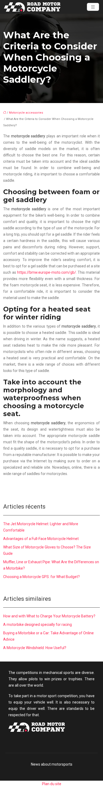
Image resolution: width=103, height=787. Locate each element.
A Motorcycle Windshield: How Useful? (34, 648)
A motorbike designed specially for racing (37, 624)
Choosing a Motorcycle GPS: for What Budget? (41, 577)
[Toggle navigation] (93, 7)
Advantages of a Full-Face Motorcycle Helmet (41, 539)
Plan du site (51, 784)
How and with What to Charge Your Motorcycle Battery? (49, 616)
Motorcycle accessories (26, 112)
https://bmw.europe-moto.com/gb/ (46, 272)
